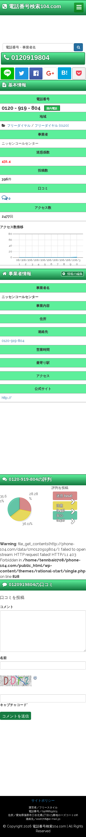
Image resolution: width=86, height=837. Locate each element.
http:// (7, 398)
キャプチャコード (13, 705)
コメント (6, 607)
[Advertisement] (42, 28)
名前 (3, 658)
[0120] (64, 125)
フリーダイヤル (19, 125)
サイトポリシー (43, 800)
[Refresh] (35, 678)
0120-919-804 (13, 341)
